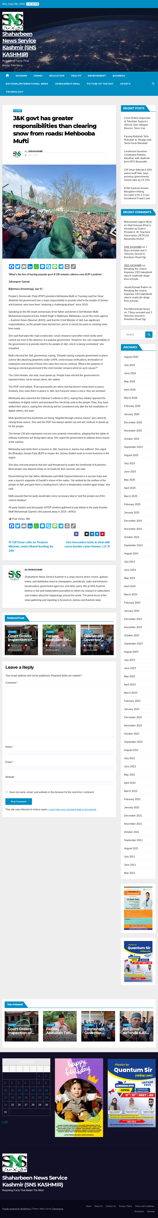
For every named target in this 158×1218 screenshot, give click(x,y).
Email (9, 762)
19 (19, 1097)
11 (12, 1090)
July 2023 (129, 660)
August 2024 (131, 553)
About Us (98, 1206)
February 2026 (132, 406)
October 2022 (131, 733)
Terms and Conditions (144, 1206)
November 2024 (133, 529)
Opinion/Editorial (67, 83)
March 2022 (130, 791)
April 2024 (130, 586)
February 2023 (132, 701)
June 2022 (130, 766)
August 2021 (131, 848)
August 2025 (131, 455)
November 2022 (133, 725)
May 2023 (129, 676)
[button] (153, 83)
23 (46, 1097)
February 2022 (132, 799)
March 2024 (130, 594)
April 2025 (130, 488)
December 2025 (133, 422)
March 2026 (130, 398)
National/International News (27, 83)
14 (33, 1090)
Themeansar (57, 1209)
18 (12, 1097)
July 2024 (129, 561)
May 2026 (129, 381)
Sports (125, 83)
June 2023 (130, 668)
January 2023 (131, 709)
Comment (11, 682)
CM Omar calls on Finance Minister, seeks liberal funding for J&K (30, 546)
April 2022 (130, 783)
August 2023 (131, 651)
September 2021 (133, 840)
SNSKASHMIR (35, 151)
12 (19, 1090)
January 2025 (131, 512)
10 (5, 1090)
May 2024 (129, 578)
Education (56, 75)
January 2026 (131, 414)
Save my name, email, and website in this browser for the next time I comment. (51, 792)
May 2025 (129, 479)
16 (46, 1090)
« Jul (5, 1121)
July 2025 (129, 463)
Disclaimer (139, 1211)
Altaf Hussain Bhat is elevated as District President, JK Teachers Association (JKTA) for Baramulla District (137, 232)
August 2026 (131, 357)
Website (9, 777)
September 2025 (133, 447)
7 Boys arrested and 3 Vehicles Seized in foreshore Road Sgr (138, 316)
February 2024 (132, 602)
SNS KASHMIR (133, 247)
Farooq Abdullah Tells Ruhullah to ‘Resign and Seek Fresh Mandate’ (137, 140)
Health (76, 75)
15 (39, 1090)
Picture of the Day (100, 83)
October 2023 (131, 635)
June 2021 (130, 864)
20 (26, 1097)
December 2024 (133, 520)
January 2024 (131, 611)
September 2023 (133, 643)
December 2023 (133, 619)
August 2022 (131, 750)
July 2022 (129, 758)
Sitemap (150, 1211)
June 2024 (130, 570)
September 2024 (133, 545)
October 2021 (131, 832)
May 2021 (129, 873)
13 (26, 1090)
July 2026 (129, 365)
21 (33, 1097)
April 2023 (130, 684)
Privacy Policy (125, 1206)
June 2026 (130, 373)
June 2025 (130, 471)
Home (88, 1206)
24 (5, 1104)
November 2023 (133, 627)
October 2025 (131, 439)
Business (119, 75)
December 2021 (133, 815)
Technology (14, 91)
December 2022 (133, 717)
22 (39, 1097)
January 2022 (131, 807)
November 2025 (133, 430)
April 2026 (130, 389)
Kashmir (21, 75)
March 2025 (130, 496)
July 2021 (129, 856)
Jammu (38, 75)
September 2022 (133, 742)
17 (5, 1097)
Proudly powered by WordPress (16, 1209)
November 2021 (133, 824)
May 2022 (129, 774)
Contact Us (111, 1206)
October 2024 (131, 537)
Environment (97, 75)
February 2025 (132, 504)
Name (9, 747)
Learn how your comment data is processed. (72, 809)
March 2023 (130, 692)
